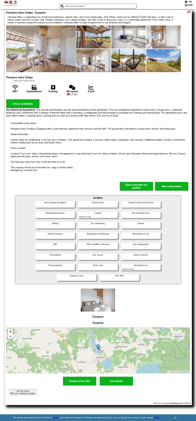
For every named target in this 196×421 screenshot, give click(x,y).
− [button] (10, 336)
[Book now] (189, 12)
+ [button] (10, 332)
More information (172, 186)
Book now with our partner (136, 186)
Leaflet (171, 372)
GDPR (156, 418)
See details (116, 381)
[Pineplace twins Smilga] (41, 49)
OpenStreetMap (183, 372)
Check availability (23, 104)
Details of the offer (79, 381)
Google (56, 418)
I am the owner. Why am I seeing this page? (22, 392)
